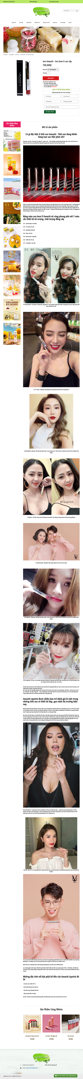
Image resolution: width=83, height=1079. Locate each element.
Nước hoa (55, 22)
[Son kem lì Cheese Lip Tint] (32, 1022)
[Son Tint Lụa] (71, 1022)
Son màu (17, 54)
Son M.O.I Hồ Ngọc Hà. (51, 1036)
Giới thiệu (21, 22)
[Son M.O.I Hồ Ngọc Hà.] (51, 1022)
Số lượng (45, 73)
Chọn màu (45, 69)
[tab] (49, 127)
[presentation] (49, 127)
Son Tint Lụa (71, 1036)
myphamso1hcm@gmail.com (32, 1068)
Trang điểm (29, 22)
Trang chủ (14, 22)
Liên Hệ (70, 22)
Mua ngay (51, 78)
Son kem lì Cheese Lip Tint (32, 1036)
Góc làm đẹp (62, 22)
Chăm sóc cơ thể (46, 22)
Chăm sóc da (37, 22)
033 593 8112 (54, 86)
